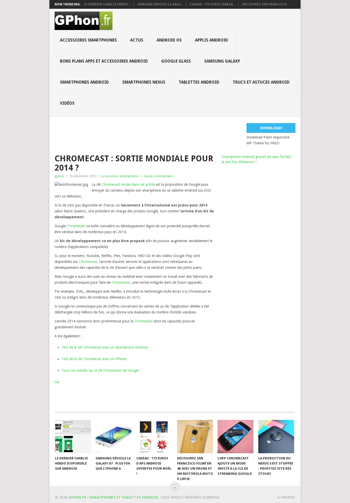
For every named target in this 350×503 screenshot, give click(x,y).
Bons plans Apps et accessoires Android (104, 61)
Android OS (169, 40)
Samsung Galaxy (222, 61)
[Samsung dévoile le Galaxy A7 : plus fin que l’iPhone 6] (113, 436)
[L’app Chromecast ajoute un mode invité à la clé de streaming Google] (235, 436)
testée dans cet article (138, 184)
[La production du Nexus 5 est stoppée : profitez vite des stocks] (276, 436)
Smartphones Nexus (143, 82)
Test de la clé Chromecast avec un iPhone (93, 359)
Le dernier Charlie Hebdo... (107, 4)
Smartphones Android (84, 82)
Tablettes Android (199, 82)
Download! (271, 128)
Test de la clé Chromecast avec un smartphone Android (104, 347)
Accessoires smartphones (88, 40)
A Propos (286, 497)
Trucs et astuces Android (261, 82)
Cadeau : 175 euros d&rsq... (212, 4)
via (57, 382)
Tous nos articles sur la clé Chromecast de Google (100, 370)
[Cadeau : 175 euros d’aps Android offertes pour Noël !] (154, 436)
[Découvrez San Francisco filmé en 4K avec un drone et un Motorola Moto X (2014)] (195, 436)
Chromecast (110, 184)
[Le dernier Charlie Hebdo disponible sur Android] (73, 436)
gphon (59, 176)
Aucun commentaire (158, 176)
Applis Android (211, 40)
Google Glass (176, 61)
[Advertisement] (179, 134)
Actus (136, 40)
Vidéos (67, 103)
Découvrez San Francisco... (265, 4)
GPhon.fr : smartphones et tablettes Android (113, 497)
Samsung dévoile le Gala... (160, 4)
